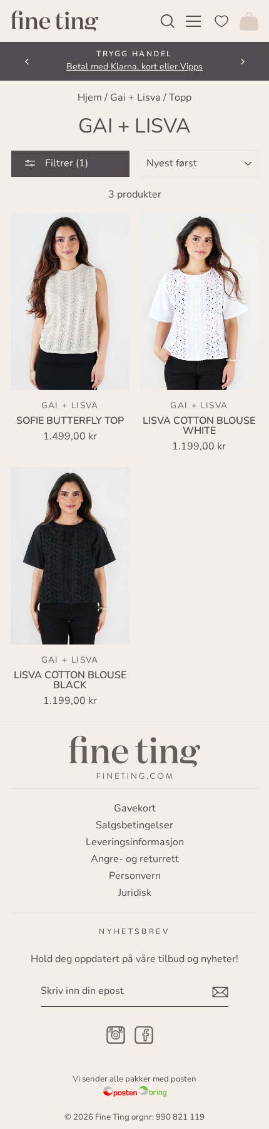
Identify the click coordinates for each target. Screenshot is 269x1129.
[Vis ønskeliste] (221, 21)
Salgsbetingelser (134, 825)
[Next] (241, 61)
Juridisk (134, 893)
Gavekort (135, 808)
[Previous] (27, 61)
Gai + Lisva (135, 97)
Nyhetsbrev (134, 931)
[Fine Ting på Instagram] (115, 1036)
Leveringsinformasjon (135, 842)
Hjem (90, 97)
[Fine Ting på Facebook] (143, 1036)
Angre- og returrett (135, 859)
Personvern (135, 876)
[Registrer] (220, 992)
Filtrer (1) (65, 163)
